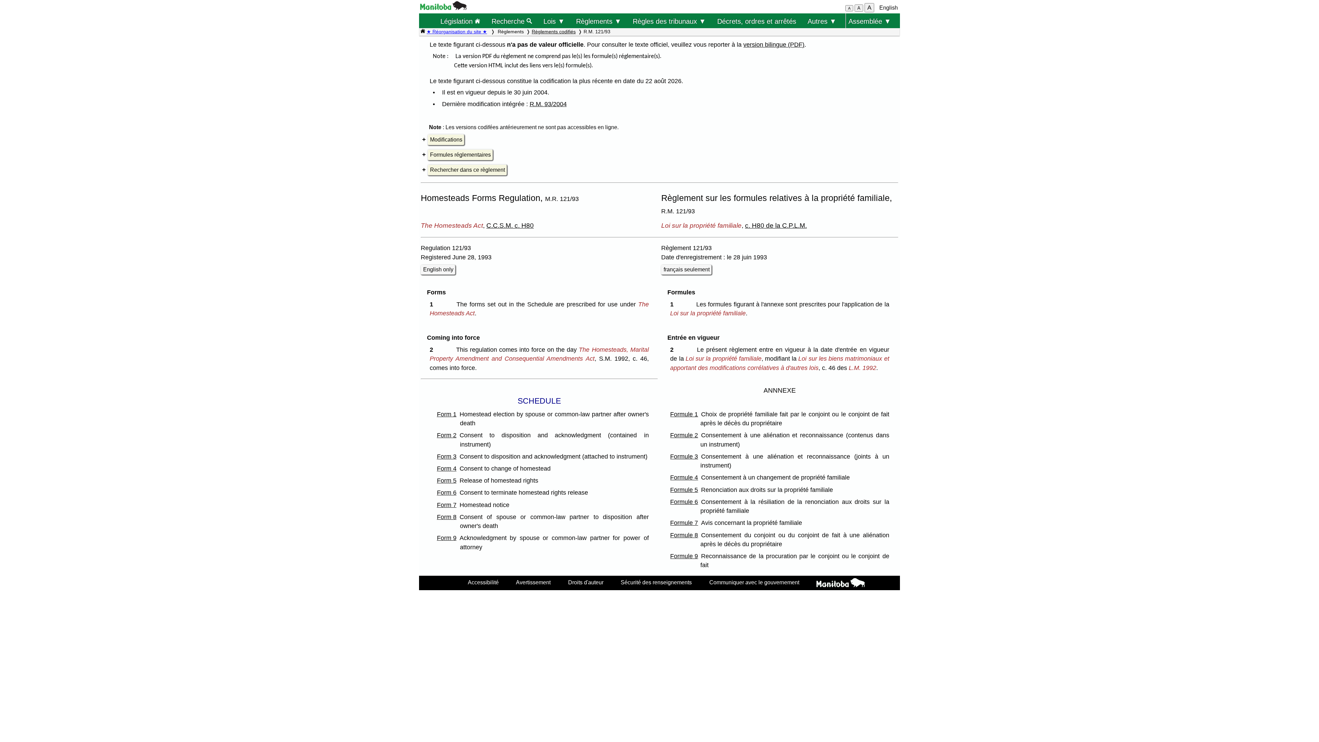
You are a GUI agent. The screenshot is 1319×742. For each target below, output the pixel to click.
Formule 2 (684, 435)
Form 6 (446, 492)
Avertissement (533, 582)
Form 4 (446, 468)
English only (438, 269)
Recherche (509, 21)
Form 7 (446, 505)
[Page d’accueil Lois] (422, 31)
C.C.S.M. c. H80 (510, 225)
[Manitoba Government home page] (840, 583)
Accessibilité (483, 582)
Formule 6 (684, 501)
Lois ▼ (554, 21)
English (888, 8)
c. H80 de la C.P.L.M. (776, 225)
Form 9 (446, 538)
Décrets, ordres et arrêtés (756, 21)
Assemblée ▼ (869, 21)
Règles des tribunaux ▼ (669, 21)
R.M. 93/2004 (548, 104)
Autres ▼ (822, 21)
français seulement (687, 269)
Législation (457, 21)
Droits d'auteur (586, 582)
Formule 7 (684, 522)
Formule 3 (684, 456)
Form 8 (446, 517)
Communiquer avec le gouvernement (754, 582)
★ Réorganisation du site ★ (457, 31)
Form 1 (446, 414)
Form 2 (446, 435)
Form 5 (446, 480)
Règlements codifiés (554, 31)
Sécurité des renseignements (656, 582)
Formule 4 (684, 477)
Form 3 (446, 456)
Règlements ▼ (598, 21)
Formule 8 (684, 535)
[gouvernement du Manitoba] (443, 8)
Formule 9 (684, 556)
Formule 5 (684, 489)
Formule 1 (684, 414)
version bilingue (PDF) (773, 44)
